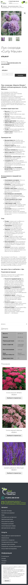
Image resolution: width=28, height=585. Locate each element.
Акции (3, 563)
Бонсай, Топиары (6, 510)
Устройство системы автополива (11, 546)
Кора (2, 515)
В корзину (20, 75)
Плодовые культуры (7, 523)
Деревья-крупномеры (8, 544)
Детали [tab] (3, 324)
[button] (25, 13)
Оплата (3, 558)
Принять (7, 580)
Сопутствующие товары (8, 525)
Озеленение (5, 538)
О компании (5, 556)
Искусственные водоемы (9, 548)
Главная (5, 6)
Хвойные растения (7, 519)
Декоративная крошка (8, 528)
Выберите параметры (14, 398)
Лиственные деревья (8, 513)
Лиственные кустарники (9, 517)
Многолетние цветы (13, 6)
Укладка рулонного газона (9, 542)
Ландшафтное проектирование (11, 535)
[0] (23, 3)
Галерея (3, 560)
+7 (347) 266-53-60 (13, 1)
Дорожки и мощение (7, 540)
